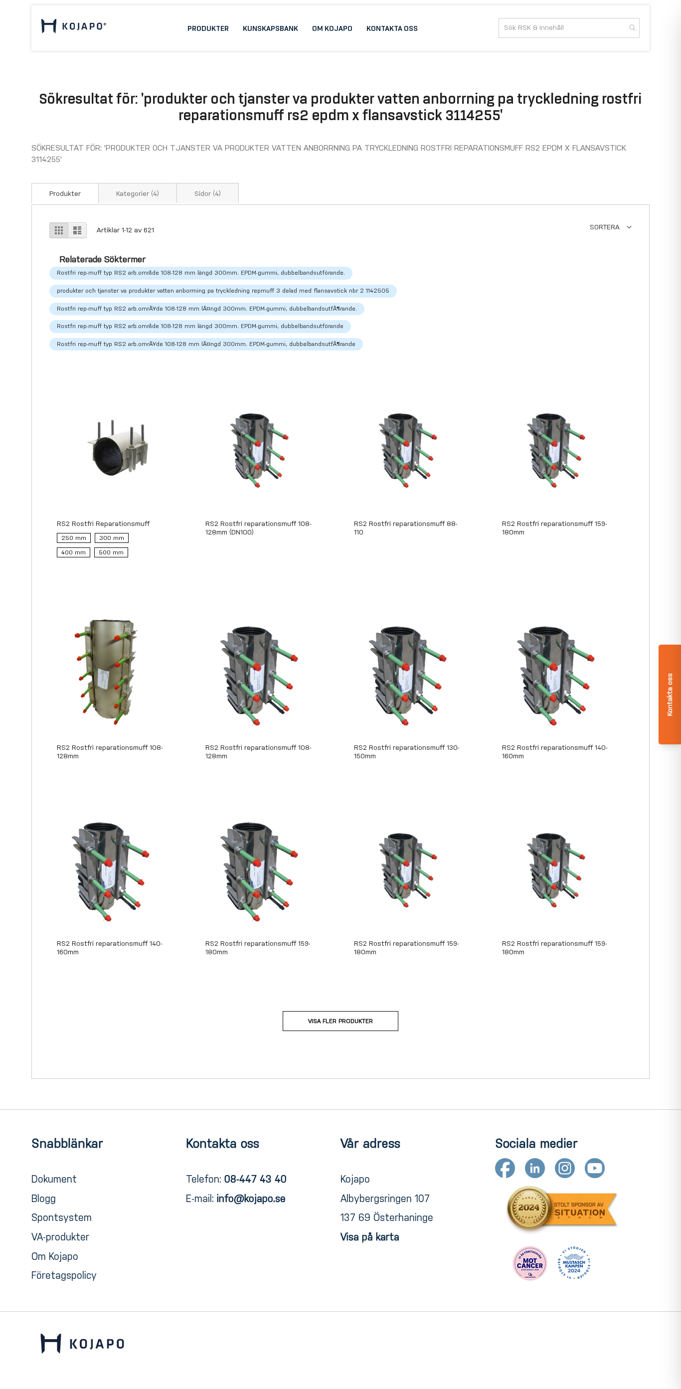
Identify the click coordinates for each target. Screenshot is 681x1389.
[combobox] (569, 28)
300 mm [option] (111, 537)
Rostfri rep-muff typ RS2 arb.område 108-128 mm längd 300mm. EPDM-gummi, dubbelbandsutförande (200, 326)
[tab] (65, 193)
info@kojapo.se (251, 1199)
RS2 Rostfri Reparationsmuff (103, 524)
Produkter (65, 193)
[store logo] (73, 27)
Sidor (207, 193)
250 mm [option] (73, 537)
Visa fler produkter (340, 1021)
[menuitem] (208, 28)
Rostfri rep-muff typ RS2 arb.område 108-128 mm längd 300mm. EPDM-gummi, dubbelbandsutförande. (201, 272)
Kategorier (137, 193)
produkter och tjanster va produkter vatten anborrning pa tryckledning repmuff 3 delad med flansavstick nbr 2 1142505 (223, 290)
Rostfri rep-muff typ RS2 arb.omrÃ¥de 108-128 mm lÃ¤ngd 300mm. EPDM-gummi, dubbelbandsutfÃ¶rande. (207, 308)
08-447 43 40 (255, 1179)
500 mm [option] (111, 552)
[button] (611, 227)
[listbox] (112, 547)
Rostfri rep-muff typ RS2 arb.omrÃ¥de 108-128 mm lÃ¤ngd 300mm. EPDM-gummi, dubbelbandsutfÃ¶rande (206, 344)
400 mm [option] (73, 552)
